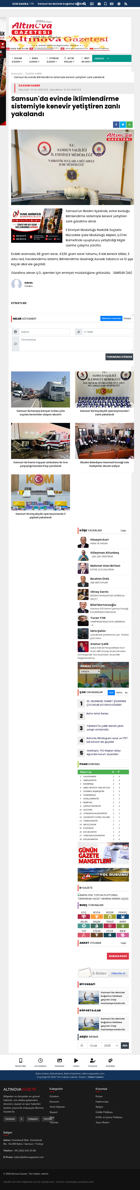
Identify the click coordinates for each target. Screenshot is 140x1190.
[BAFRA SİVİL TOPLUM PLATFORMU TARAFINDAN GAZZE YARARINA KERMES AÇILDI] (103, 897)
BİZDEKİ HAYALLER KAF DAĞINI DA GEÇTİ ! (107, 597)
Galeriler (59, 1066)
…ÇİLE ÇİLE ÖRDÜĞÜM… (102, 556)
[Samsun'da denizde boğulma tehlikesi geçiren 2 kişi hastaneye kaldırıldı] (89, 997)
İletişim (99, 1106)
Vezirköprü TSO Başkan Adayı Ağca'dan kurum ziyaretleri (100, 753)
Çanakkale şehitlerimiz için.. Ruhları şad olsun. (109, 636)
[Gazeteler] (111, 3)
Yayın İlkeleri (102, 1122)
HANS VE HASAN (99, 543)
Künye (99, 1096)
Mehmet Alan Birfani (105, 566)
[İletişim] (91, 3)
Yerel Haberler (57, 1106)
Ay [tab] (126, 692)
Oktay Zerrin (99, 592)
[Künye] (119, 3)
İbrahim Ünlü (99, 579)
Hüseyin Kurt (99, 540)
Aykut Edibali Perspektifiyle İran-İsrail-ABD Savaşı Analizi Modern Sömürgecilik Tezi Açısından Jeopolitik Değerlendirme (102, 653)
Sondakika (40, 1066)
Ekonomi (54, 1101)
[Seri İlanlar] (105, 3)
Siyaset (53, 1112)
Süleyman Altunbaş (104, 553)
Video (76, 1066)
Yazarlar (92, 1066)
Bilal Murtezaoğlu (103, 605)
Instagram (33, 1119)
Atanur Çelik (99, 644)
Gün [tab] (111, 692)
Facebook (10, 1119)
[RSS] (126, 3)
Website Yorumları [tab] (111, 318)
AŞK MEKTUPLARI (99, 582)
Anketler (110, 1066)
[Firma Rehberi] (99, 3)
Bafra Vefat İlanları (94, 716)
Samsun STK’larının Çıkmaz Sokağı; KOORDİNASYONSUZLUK (109, 610)
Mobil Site (20, 1066)
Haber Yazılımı (95, 1077)
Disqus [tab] (127, 318)
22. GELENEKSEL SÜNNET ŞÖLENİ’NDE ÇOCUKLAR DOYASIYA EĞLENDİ (103, 703)
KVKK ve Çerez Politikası (109, 1117)
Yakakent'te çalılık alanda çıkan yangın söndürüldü (102, 728)
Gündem (54, 1096)
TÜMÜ (123, 530)
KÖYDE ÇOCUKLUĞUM (102, 569)
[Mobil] (78, 3)
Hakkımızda (102, 1101)
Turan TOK (98, 618)
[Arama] (84, 3)
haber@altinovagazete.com (29, 1157)
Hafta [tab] (119, 692)
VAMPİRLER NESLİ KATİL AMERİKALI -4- (107, 623)
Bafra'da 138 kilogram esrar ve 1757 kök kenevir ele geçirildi (103, 740)
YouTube (48, 1119)
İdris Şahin (98, 631)
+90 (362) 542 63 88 (25, 1150)
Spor (52, 1117)
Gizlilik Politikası (104, 1112)
